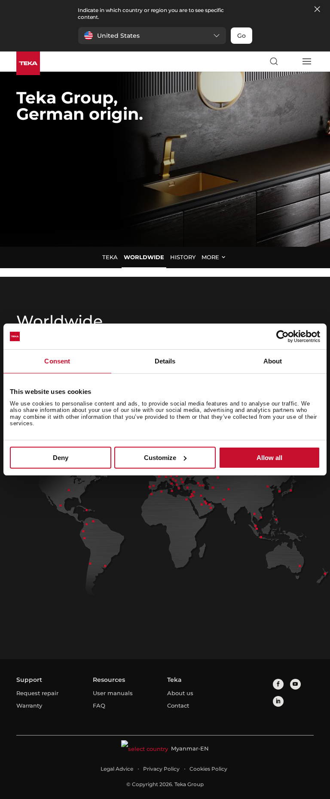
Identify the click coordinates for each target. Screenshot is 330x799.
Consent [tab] (57, 361)
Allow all (269, 457)
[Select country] (290, 61)
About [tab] (272, 361)
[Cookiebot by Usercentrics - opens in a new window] (282, 336)
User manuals (113, 693)
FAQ (99, 705)
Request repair (37, 693)
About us (180, 693)
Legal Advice (117, 769)
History (183, 257)
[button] (152, 36)
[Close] (317, 9)
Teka (110, 257)
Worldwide (144, 257)
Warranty (29, 705)
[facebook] (278, 684)
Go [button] (241, 35)
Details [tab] (165, 361)
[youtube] (295, 684)
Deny (60, 457)
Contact (178, 705)
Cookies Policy (208, 769)
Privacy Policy (161, 769)
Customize (160, 457)
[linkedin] (278, 701)
